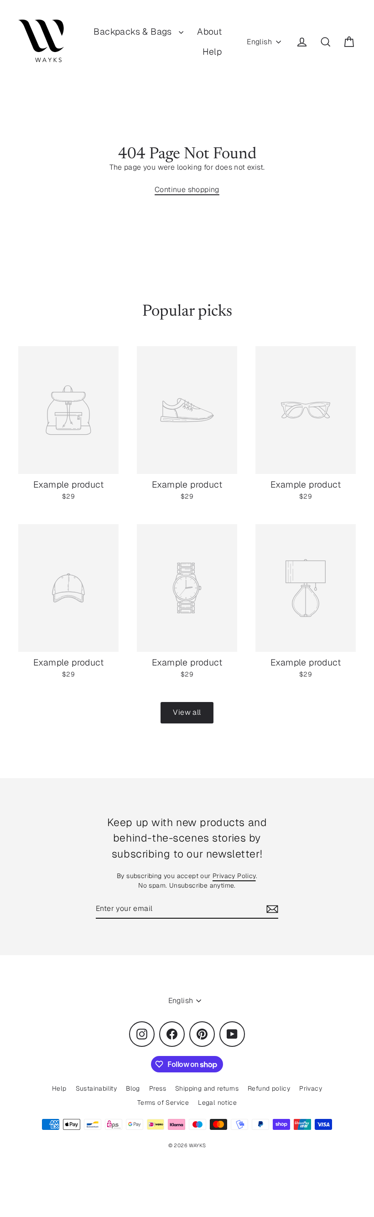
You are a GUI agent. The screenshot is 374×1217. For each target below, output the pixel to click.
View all (187, 712)
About (209, 31)
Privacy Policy (234, 876)
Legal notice (217, 1102)
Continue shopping (187, 189)
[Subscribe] (271, 909)
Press (157, 1088)
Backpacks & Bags (134, 31)
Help (212, 51)
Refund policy (269, 1088)
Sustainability (96, 1088)
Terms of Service (163, 1102)
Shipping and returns (207, 1088)
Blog (133, 1088)
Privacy (310, 1088)
